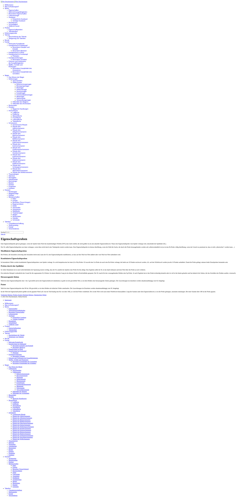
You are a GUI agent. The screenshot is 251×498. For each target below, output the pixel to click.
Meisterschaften (14, 197)
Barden (11, 183)
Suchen (3, 232)
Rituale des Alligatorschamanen (19, 131)
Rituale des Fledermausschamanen (21, 148)
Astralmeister (13, 179)
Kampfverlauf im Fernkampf (18, 54)
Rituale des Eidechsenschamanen (20, 141)
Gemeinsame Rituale (20, 125)
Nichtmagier (13, 192)
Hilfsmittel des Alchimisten (22, 103)
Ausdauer (12, 17)
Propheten (12, 186)
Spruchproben (17, 81)
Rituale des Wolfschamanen (22, 172)
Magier (15, 215)
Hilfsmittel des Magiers (20, 102)
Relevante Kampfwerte (17, 44)
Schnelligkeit (13, 24)
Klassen (7, 190)
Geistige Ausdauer (19, 21)
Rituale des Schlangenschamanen (20, 166)
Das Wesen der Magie (16, 77)
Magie (7, 75)
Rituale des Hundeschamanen (19, 152)
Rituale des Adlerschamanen (18, 127)
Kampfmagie (20, 93)
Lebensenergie (14, 15)
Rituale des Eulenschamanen (19, 145)
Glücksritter (16, 207)
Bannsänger (13, 181)
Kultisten (12, 188)
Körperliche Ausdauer (20, 19)
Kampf (7, 42)
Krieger (15, 200)
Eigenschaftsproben (16, 29)
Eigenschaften (14, 10)
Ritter (14, 199)
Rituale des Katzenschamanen (19, 155)
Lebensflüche (17, 119)
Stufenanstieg (13, 225)
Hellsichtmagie (21, 89)
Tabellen (8, 222)
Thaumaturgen (14, 174)
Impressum (8, 300)
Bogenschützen (18, 204)
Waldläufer (16, 211)
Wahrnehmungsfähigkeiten (18, 12)
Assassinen (17, 209)
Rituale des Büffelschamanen (19, 138)
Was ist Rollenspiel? (12, 7)
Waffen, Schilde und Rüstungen (16, 65)
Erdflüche (16, 114)
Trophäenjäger (18, 213)
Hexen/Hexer (13, 111)
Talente (7, 35)
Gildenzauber (17, 82)
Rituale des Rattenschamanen (19, 162)
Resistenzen (13, 22)
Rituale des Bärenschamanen (19, 134)
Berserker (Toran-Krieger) (21, 202)
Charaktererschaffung (16, 223)
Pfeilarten (16, 56)
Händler (15, 218)
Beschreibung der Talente (17, 37)
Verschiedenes (14, 229)
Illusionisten (13, 105)
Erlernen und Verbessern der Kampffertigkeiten (17, 62)
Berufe (7, 40)
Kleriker (11, 185)
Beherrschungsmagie (23, 84)
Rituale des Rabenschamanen (19, 159)
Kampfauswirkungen (16, 58)
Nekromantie (20, 98)
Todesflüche (17, 121)
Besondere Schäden (20, 59)
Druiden (11, 107)
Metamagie (20, 96)
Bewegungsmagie (22, 86)
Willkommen (9, 5)
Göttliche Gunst (14, 26)
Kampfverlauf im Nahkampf (18, 45)
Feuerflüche (17, 118)
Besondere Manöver (20, 51)
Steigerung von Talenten (17, 38)
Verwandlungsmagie (23, 100)
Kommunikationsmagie (24, 95)
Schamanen (13, 123)
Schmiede (16, 220)
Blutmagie (20, 88)
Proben (7, 28)
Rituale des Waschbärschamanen (20, 169)
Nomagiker (12, 178)
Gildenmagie (13, 79)
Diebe (15, 206)
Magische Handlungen (20, 109)
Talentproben (13, 31)
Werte (7, 8)
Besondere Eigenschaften (18, 14)
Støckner (12, 176)
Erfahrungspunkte (11, 33)
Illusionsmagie (21, 91)
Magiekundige (14, 193)
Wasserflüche (17, 116)
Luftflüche (16, 112)
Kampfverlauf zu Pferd (16, 52)
